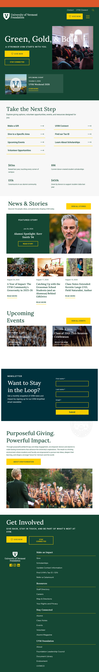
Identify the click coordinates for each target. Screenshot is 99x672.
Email (58, 400)
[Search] (93, 10)
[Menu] (88, 17)
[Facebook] (10, 565)
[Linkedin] (18, 565)
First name (60, 379)
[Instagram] (14, 565)
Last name (60, 389)
